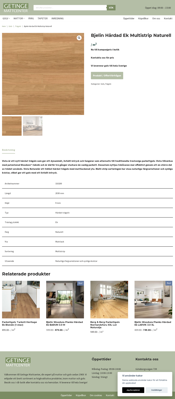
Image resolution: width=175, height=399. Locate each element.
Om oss (156, 18)
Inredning (57, 18)
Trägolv (18, 26)
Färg (31, 18)
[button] (9, 18)
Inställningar (156, 390)
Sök (111, 7)
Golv (10, 26)
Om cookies (96, 395)
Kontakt (168, 18)
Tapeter (43, 18)
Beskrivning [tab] (8, 149)
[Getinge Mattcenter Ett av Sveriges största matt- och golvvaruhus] (15, 7)
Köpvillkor (143, 18)
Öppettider (128, 18)
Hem (4, 26)
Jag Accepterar (133, 390)
